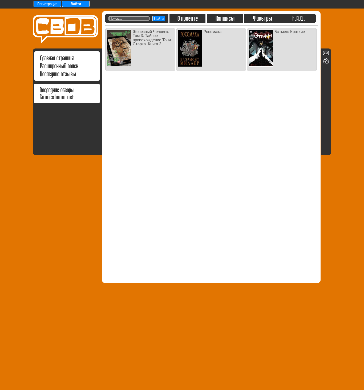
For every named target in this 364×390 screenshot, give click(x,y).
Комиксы (224, 18)
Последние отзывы (58, 74)
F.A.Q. (298, 18)
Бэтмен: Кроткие (289, 31)
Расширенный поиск (59, 66)
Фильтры (262, 18)
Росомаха (212, 31)
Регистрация (47, 4)
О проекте (187, 18)
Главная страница (57, 58)
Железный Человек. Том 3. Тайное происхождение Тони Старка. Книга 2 (152, 37)
